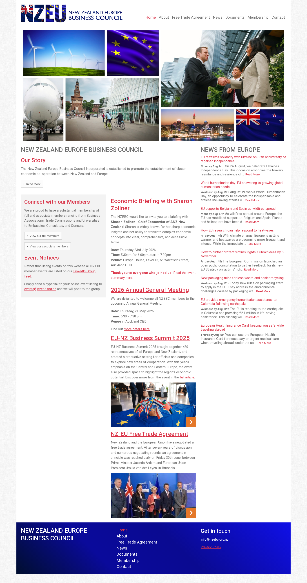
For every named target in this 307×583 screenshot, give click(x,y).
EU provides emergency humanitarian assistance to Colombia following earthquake (239, 302)
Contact (278, 17)
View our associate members (49, 246)
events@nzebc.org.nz (40, 289)
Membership (258, 17)
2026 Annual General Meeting (150, 289)
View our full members (44, 236)
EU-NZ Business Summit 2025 (150, 338)
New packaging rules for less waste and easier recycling (242, 278)
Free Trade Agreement (191, 17)
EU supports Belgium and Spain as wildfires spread (238, 209)
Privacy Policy (211, 547)
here (129, 278)
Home (151, 17)
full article (187, 377)
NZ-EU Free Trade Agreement (149, 433)
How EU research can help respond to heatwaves (237, 230)
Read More (33, 184)
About (164, 17)
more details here (137, 329)
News (217, 17)
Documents (235, 17)
